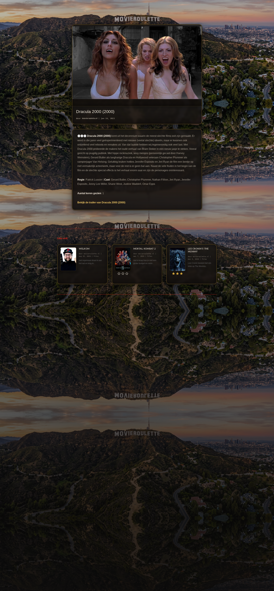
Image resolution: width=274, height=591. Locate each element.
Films (96, 256)
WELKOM (84, 248)
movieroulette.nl (89, 118)
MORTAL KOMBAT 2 (144, 248)
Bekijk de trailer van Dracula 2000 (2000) (101, 202)
